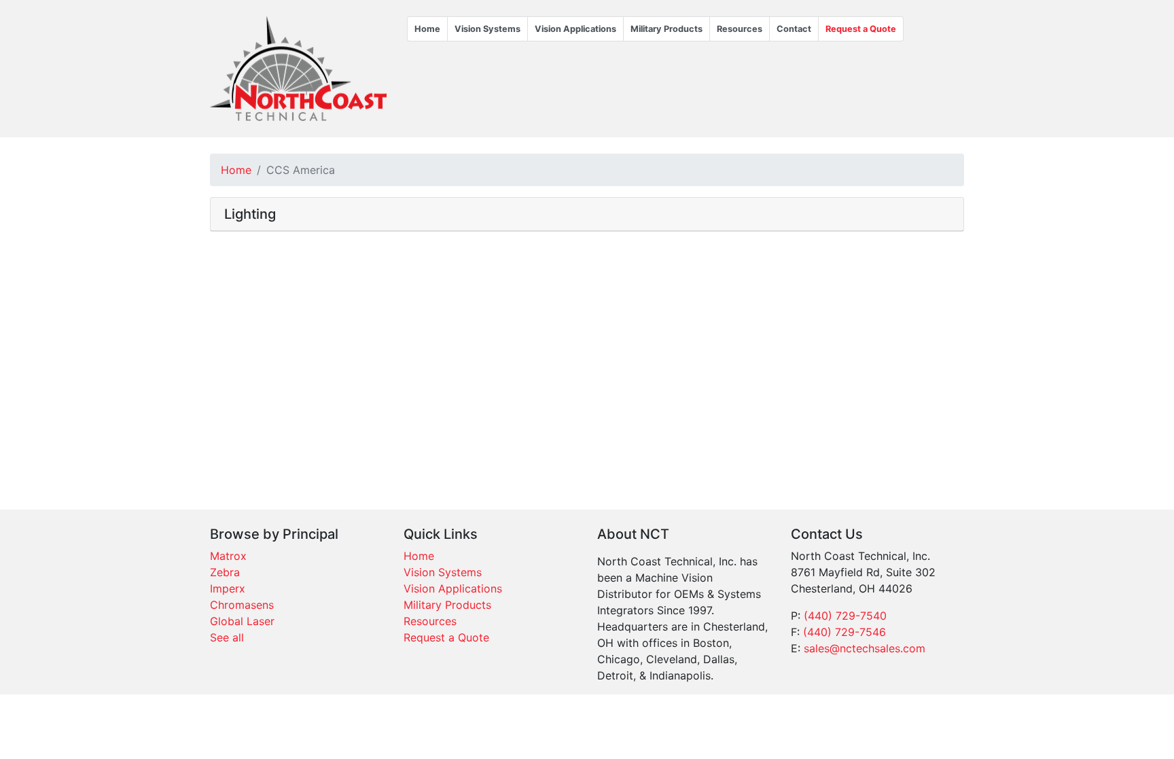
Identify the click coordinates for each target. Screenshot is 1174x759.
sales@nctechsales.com (864, 648)
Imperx (227, 588)
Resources (739, 29)
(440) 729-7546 (844, 632)
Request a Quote (860, 29)
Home (427, 29)
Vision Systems (487, 29)
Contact (794, 29)
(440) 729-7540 (845, 615)
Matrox (228, 556)
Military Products (666, 29)
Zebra (225, 572)
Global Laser (242, 621)
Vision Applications (575, 29)
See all (227, 637)
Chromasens (242, 605)
